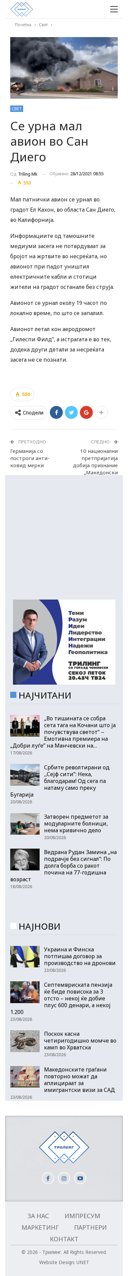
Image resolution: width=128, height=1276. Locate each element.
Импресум (82, 1216)
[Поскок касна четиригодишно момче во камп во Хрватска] (25, 1041)
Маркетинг (40, 1227)
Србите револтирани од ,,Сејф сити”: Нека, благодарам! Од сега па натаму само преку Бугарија (60, 781)
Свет (17, 109)
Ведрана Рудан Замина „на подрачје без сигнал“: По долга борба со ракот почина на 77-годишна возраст (63, 865)
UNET (82, 1262)
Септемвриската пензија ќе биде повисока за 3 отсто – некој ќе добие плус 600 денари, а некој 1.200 (61, 998)
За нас (38, 1216)
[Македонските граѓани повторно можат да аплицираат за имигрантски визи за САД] (25, 1077)
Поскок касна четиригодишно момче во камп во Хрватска (80, 1040)
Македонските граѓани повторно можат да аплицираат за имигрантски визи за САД (79, 1080)
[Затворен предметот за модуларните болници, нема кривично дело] (25, 824)
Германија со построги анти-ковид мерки (29, 458)
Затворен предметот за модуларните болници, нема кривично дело (76, 823)
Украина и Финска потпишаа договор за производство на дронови (80, 956)
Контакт (64, 1239)
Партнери (90, 1227)
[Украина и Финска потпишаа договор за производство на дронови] (25, 957)
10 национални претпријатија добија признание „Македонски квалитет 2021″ (95, 465)
